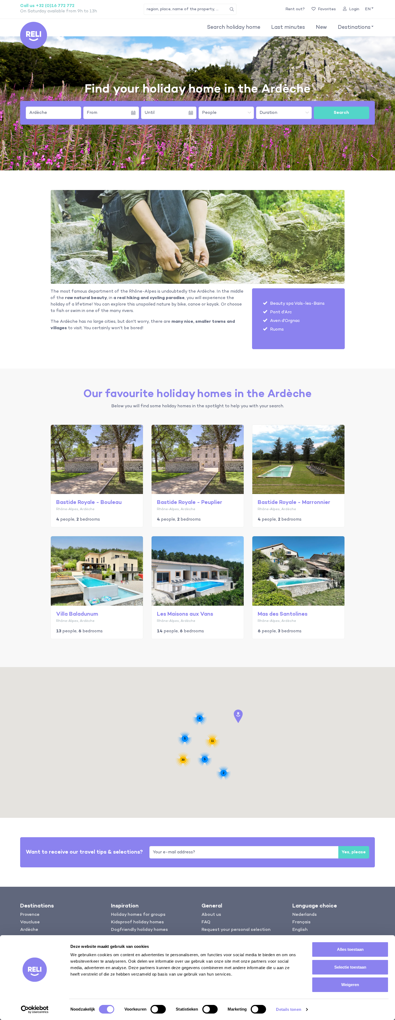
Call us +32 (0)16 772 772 (47, 6)
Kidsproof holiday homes (137, 922)
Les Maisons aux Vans (185, 614)
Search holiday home (233, 27)
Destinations (354, 27)
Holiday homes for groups (138, 915)
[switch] (158, 1009)
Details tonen (288, 1009)
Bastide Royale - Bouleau (89, 502)
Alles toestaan (350, 949)
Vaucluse (30, 922)
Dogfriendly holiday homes (139, 930)
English (300, 930)
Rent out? (295, 9)
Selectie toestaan (350, 967)
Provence (30, 915)
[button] (369, 9)
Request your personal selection (236, 930)
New (321, 27)
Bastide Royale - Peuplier (189, 502)
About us (211, 915)
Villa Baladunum (77, 614)
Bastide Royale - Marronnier (294, 502)
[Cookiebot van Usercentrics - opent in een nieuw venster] (34, 1009)
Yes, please (354, 852)
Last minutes (288, 27)
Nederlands (304, 915)
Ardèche (38, 113)
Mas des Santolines (282, 614)
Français (301, 922)
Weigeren (350, 984)
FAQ (206, 922)
